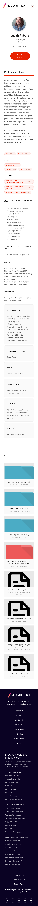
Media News (19, 729)
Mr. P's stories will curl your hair (19, 482)
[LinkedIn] (19, 900)
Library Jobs (9, 792)
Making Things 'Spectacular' (19, 508)
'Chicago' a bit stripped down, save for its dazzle (19, 646)
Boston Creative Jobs (12, 864)
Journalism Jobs (11, 796)
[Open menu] (32, 6)
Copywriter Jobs (11, 822)
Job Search (19, 711)
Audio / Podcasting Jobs (14, 811)
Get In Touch (20, 56)
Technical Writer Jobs (13, 815)
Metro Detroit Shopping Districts (19, 590)
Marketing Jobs (10, 789)
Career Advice (19, 725)
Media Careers (19, 739)
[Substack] (31, 900)
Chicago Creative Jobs (13, 854)
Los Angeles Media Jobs (14, 857)
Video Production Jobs (13, 808)
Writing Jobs (9, 786)
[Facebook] (7, 900)
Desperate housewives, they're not (19, 618)
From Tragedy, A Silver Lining (19, 535)
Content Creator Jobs (13, 841)
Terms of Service (19, 880)
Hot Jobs (19, 715)
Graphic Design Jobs (12, 779)
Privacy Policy (19, 884)
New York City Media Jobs (14, 861)
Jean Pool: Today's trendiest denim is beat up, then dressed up (19, 562)
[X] (13, 900)
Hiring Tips (19, 734)
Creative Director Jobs (13, 844)
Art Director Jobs (11, 847)
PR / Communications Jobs (14, 799)
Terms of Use (19, 875)
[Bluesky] (25, 900)
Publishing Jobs (10, 825)
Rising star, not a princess (19, 673)
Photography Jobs (11, 782)
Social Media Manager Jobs (15, 818)
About (19, 743)
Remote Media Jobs (12, 775)
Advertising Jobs (11, 851)
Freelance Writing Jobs (13, 832)
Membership (19, 720)
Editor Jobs (9, 828)
